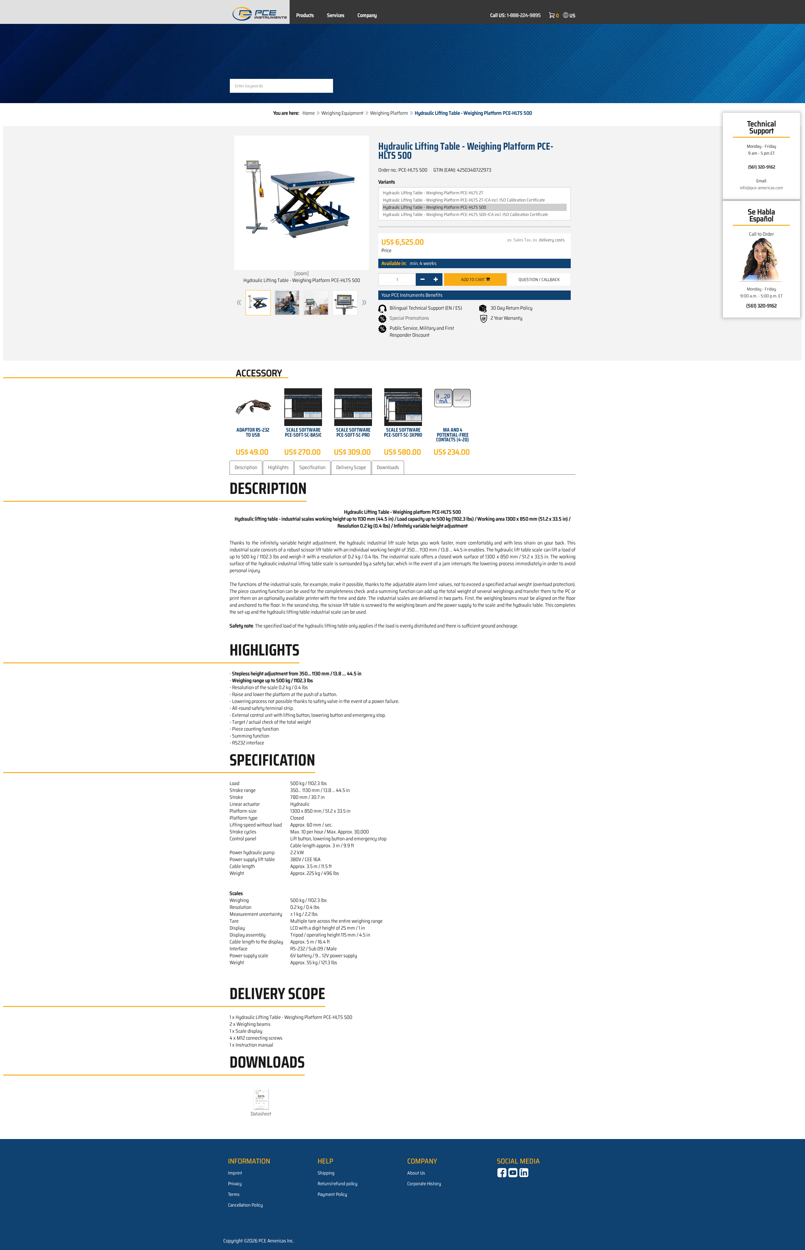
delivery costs (551, 239)
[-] (422, 279)
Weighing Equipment (342, 113)
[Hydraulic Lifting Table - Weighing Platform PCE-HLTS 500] (474, 207)
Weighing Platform (389, 113)
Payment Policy (332, 1194)
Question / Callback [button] (539, 279)
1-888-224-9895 (524, 15)
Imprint (235, 1173)
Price (386, 250)
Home (309, 113)
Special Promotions (409, 318)
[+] (435, 279)
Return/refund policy (338, 1183)
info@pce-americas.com (761, 187)
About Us (416, 1173)
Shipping (326, 1173)
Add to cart (473, 279)
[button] (239, 302)
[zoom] (301, 273)
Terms (234, 1194)
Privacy (235, 1183)
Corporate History (424, 1183)
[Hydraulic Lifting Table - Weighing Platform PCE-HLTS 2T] (474, 192)
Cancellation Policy (245, 1205)
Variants (386, 182)
